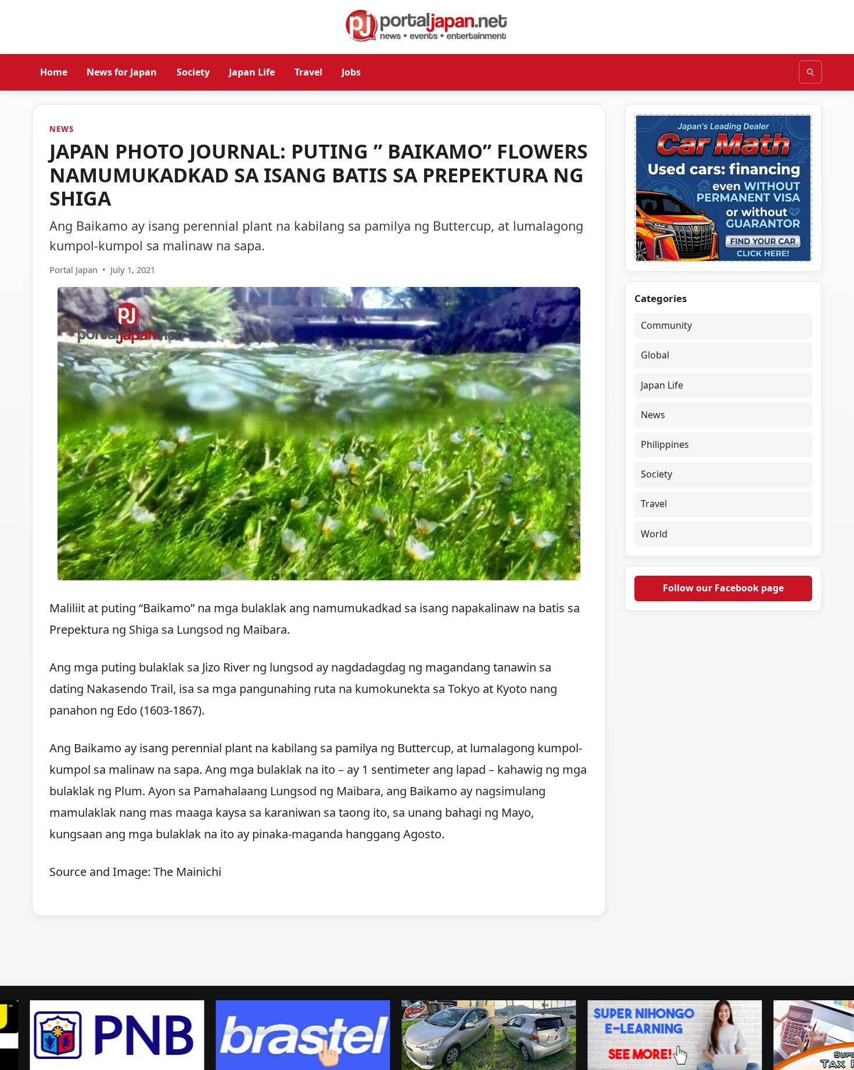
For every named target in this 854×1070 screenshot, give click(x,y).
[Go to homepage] (427, 25)
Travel (308, 71)
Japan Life (252, 71)
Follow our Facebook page (723, 587)
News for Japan (122, 71)
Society (193, 71)
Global (655, 355)
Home (53, 71)
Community (666, 325)
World (654, 533)
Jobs (351, 71)
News (61, 129)
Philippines (665, 444)
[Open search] (810, 72)
